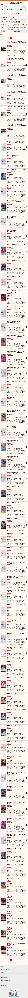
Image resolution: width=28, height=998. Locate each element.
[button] (1, 3)
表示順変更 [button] (17, 31)
